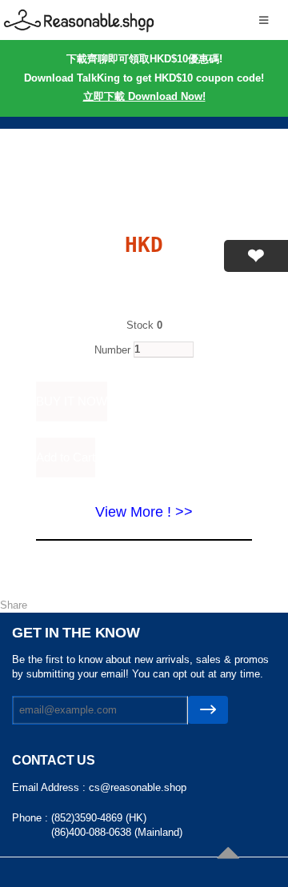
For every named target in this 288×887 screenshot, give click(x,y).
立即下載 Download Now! (144, 96)
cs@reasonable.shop (137, 787)
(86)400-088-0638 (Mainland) (116, 832)
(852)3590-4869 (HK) (98, 818)
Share (13, 605)
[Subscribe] (208, 710)
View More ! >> (144, 512)
